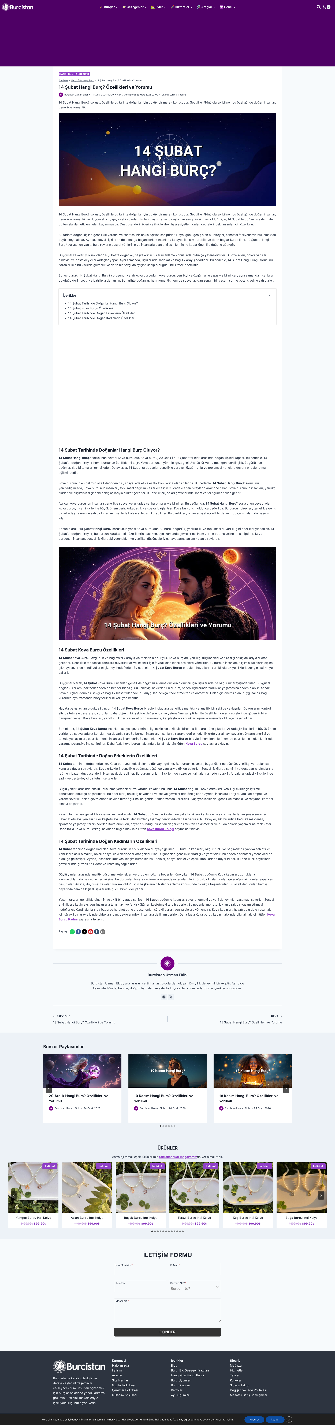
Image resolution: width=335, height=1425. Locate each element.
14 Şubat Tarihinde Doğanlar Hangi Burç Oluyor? (103, 303)
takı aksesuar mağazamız (178, 1157)
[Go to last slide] (49, 1088)
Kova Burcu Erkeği (160, 829)
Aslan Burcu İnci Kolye (87, 1218)
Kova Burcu (193, 743)
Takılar (235, 1375)
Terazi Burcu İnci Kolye (194, 1218)
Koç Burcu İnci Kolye (248, 1218)
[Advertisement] (167, 40)
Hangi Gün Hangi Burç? (187, 1375)
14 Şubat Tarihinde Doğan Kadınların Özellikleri (101, 318)
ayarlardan (209, 1419)
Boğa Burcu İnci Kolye (301, 1218)
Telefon (120, 1282)
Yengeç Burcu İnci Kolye (33, 1218)
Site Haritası (120, 1380)
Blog (174, 1365)
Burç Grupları (180, 1385)
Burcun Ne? (178, 1282)
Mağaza (236, 1365)
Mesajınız (122, 1300)
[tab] (160, 1126)
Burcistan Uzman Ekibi (76, 94)
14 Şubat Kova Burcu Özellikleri (90, 308)
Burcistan (63, 80)
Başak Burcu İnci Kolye (140, 1218)
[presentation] (82, 1071)
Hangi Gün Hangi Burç (74, 74)
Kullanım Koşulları (124, 1395)
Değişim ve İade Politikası (248, 1390)
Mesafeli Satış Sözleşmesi (248, 1395)
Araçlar (117, 1375)
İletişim (117, 1370)
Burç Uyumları (181, 1380)
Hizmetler (237, 1370)
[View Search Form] (319, 7)
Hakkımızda (120, 1365)
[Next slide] (321, 1195)
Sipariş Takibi (239, 1385)
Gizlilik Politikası (123, 1385)
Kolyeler (235, 1380)
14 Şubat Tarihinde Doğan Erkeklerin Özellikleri (102, 313)
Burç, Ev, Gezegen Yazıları (190, 1370)
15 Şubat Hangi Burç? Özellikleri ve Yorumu (251, 1019)
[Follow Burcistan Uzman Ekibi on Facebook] (164, 997)
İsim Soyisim (124, 1265)
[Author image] (61, 95)
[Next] (286, 1088)
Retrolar (177, 1390)
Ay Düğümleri (180, 1395)
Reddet (275, 1419)
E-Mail (175, 1265)
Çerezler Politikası (125, 1390)
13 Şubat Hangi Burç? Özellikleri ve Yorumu (84, 1019)
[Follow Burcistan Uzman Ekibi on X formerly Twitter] (171, 997)
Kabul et (254, 1419)
